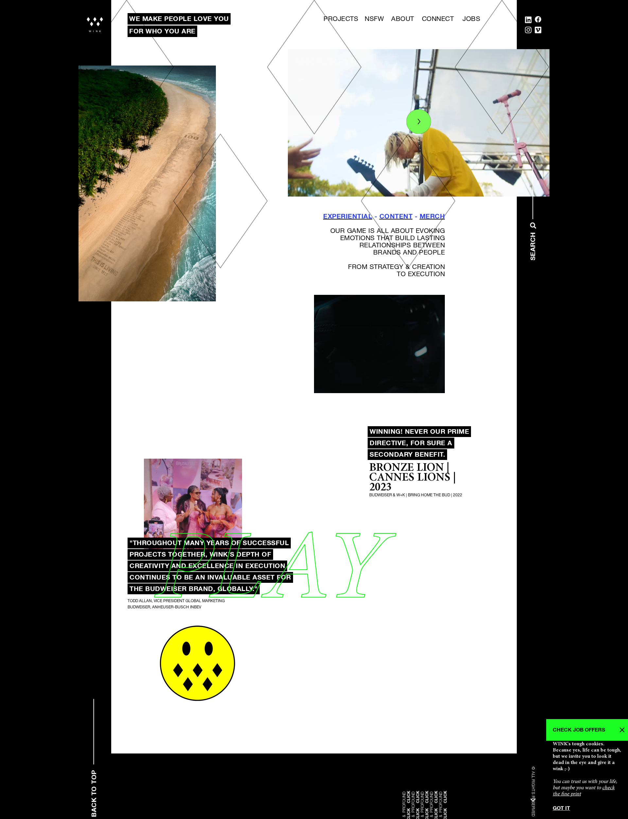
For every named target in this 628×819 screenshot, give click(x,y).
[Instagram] (528, 31)
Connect (438, 19)
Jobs (471, 19)
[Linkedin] (528, 21)
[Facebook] (538, 21)
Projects (340, 19)
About (402, 19)
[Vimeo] (538, 31)
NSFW (374, 19)
